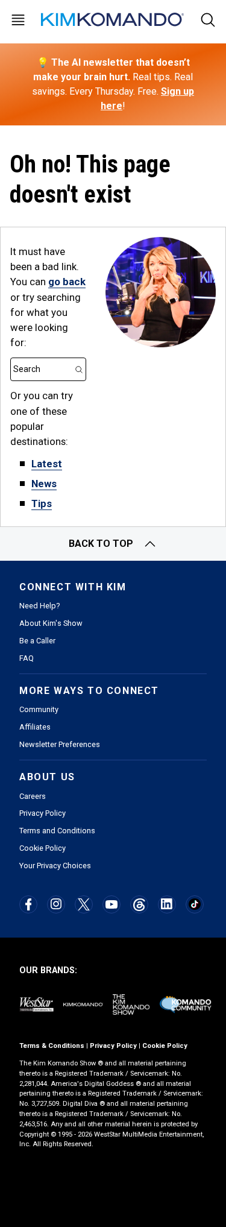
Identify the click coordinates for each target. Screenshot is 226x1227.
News (44, 484)
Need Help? (39, 605)
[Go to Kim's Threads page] (139, 904)
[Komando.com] (113, 20)
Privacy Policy (42, 813)
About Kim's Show (51, 623)
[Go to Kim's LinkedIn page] (166, 903)
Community (38, 709)
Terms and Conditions (57, 830)
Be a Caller (37, 640)
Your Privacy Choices (55, 865)
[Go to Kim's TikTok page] (194, 904)
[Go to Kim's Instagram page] (56, 903)
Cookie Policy (42, 848)
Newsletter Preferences (59, 744)
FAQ (26, 658)
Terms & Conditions (51, 1046)
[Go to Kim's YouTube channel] (111, 904)
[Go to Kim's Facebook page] (28, 904)
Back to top (101, 543)
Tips (41, 503)
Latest (46, 464)
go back (67, 282)
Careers (32, 796)
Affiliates (35, 726)
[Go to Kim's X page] (84, 904)
